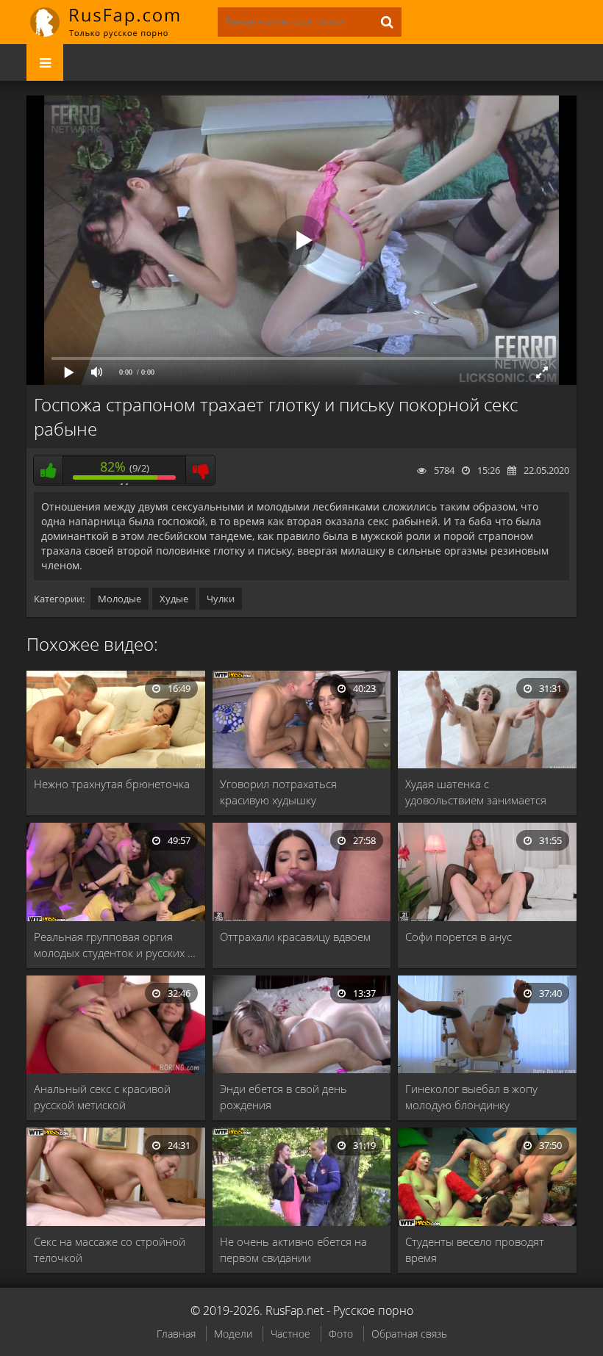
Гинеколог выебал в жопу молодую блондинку (471, 1096)
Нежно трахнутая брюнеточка (112, 783)
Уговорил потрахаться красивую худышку (278, 791)
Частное (290, 1334)
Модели (233, 1334)
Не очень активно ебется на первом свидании (293, 1249)
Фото (341, 1334)
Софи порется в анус (458, 936)
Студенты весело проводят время (474, 1249)
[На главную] (114, 22)
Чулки (221, 598)
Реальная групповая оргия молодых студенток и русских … (115, 944)
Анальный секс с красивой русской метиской (102, 1096)
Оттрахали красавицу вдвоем (295, 936)
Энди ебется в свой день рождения (283, 1096)
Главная (176, 1334)
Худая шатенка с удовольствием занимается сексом (475, 792)
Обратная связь (409, 1334)
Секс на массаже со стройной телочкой (109, 1249)
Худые (174, 598)
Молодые (119, 598)
